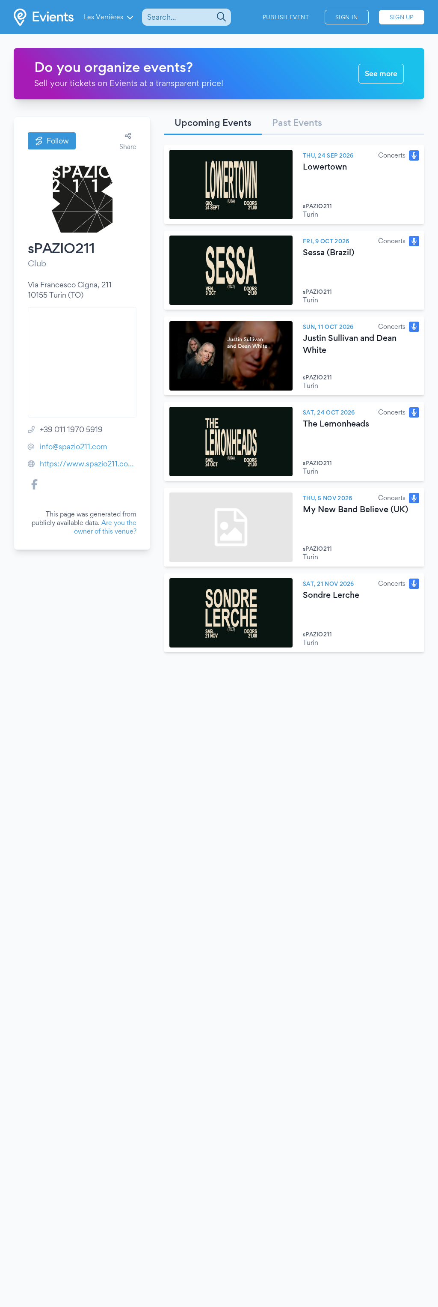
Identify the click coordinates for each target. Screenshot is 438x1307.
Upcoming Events (213, 122)
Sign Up (402, 17)
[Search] (220, 17)
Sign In (346, 17)
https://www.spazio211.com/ (88, 463)
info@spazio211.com (73, 446)
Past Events (297, 122)
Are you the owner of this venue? (105, 527)
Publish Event (286, 17)
